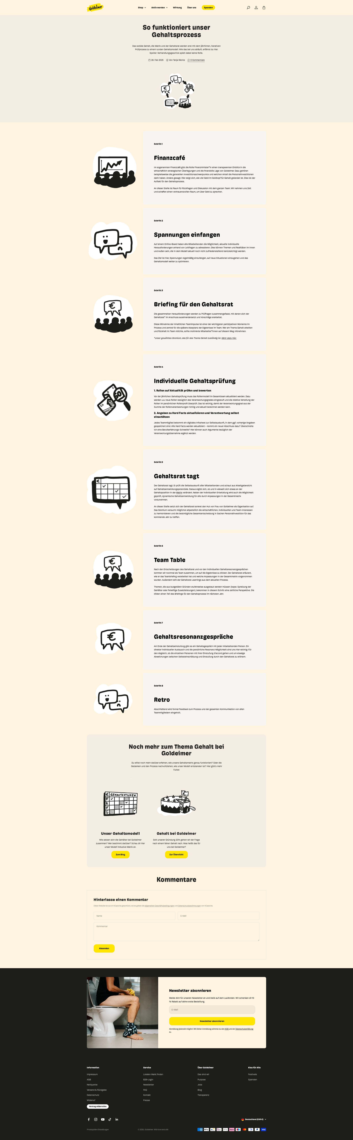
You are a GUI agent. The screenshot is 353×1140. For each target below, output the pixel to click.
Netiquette (92, 1084)
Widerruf (91, 1100)
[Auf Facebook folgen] (89, 1119)
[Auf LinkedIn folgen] (117, 1119)
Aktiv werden (158, 7)
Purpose (202, 1079)
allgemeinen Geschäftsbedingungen (159, 906)
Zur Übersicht (176, 854)
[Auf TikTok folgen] (110, 1119)
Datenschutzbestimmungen (189, 906)
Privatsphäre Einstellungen (98, 1129)
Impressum (92, 1074)
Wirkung (177, 7)
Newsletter (148, 1084)
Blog (200, 1090)
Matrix (179, 492)
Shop (140, 7)
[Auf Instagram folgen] (96, 1119)
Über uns (191, 7)
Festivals (252, 1074)
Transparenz (203, 1095)
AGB (227, 1029)
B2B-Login (148, 1079)
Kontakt (147, 1095)
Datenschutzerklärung (244, 1029)
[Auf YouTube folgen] (103, 1119)
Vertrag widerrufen (97, 1106)
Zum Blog (120, 854)
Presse (146, 1100)
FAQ (145, 1090)
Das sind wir (203, 1074)
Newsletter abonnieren (212, 1021)
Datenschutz (93, 1095)
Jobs (200, 1084)
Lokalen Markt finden (153, 1074)
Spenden (208, 7)
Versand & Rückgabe (97, 1090)
